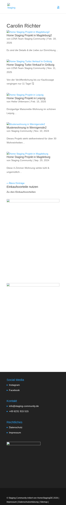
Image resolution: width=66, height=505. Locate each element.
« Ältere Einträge (16, 183)
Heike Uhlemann (20, 101)
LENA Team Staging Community (28, 38)
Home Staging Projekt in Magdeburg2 (29, 35)
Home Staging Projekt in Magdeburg (28, 157)
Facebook (14, 390)
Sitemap (44, 502)
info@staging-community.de (24, 406)
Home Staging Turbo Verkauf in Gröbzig (30, 64)
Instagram (14, 385)
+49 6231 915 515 (19, 411)
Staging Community (21, 131)
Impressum (15, 432)
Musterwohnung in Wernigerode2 (27, 127)
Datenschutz (15, 427)
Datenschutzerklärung (28, 502)
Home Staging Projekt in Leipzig (26, 98)
